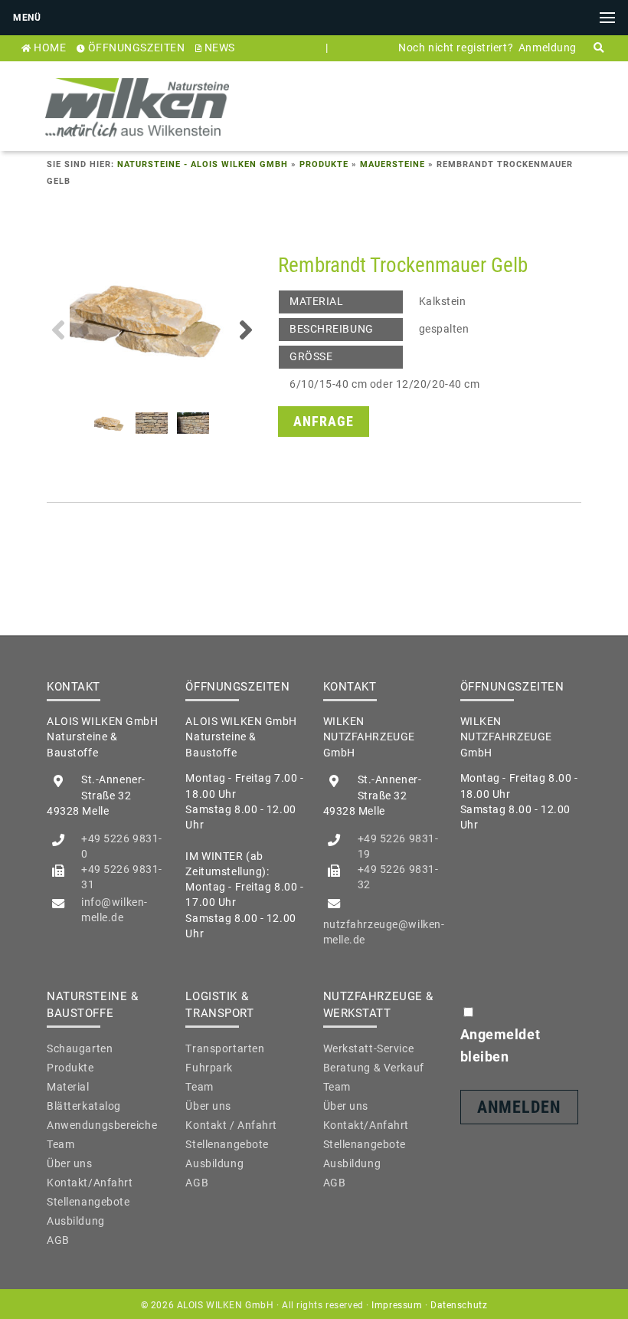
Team (60, 1144)
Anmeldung (547, 47)
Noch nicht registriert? (455, 47)
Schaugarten (80, 1048)
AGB (58, 1240)
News (219, 47)
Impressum (396, 1305)
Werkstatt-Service (368, 1048)
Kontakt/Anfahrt (89, 1182)
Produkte (323, 164)
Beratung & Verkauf (373, 1067)
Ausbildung (76, 1221)
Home (50, 47)
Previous (58, 329)
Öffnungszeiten (136, 47)
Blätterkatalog (84, 1106)
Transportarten (224, 1048)
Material (68, 1087)
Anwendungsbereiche (102, 1125)
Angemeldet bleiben (500, 1045)
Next (245, 329)
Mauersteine (392, 164)
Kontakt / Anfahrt (231, 1125)
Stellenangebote (88, 1202)
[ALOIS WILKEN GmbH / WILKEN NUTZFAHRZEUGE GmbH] (137, 142)
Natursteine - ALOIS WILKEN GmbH (202, 164)
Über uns (70, 1163)
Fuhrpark (209, 1067)
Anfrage (323, 421)
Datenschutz (458, 1305)
